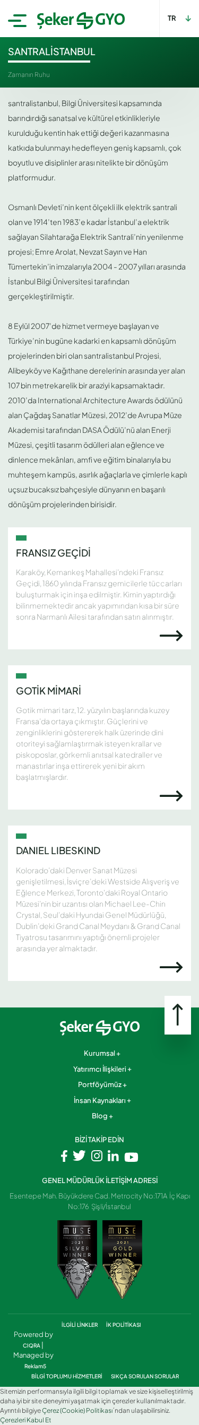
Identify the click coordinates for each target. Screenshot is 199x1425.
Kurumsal (99, 1053)
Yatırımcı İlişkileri (99, 1069)
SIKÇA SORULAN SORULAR (145, 1376)
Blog (100, 1115)
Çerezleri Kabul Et (25, 1420)
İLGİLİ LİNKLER (80, 1325)
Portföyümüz (100, 1084)
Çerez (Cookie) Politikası (77, 1410)
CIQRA (32, 1345)
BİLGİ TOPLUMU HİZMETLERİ (67, 1376)
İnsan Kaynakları (100, 1100)
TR (172, 18)
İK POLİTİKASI (123, 1325)
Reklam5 (35, 1366)
